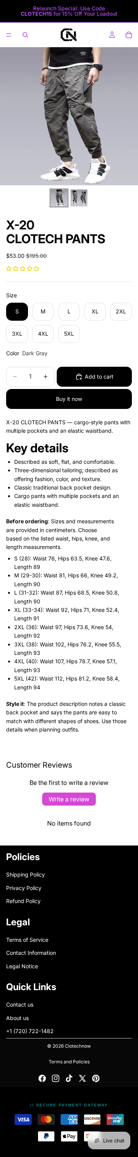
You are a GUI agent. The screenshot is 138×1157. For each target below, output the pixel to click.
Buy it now (69, 399)
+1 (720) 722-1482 (30, 1031)
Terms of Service (27, 939)
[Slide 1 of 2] (59, 198)
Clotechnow (78, 1046)
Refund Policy (23, 901)
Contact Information (31, 952)
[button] (22, 268)
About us (17, 1017)
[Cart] (128, 34)
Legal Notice (22, 966)
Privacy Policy (23, 887)
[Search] (25, 34)
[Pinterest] (95, 1078)
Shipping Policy (25, 874)
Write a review (69, 799)
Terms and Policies (69, 1062)
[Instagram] (55, 1078)
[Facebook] (42, 1078)
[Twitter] (82, 1078)
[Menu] (9, 35)
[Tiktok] (69, 1078)
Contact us (19, 1004)
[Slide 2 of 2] (79, 198)
